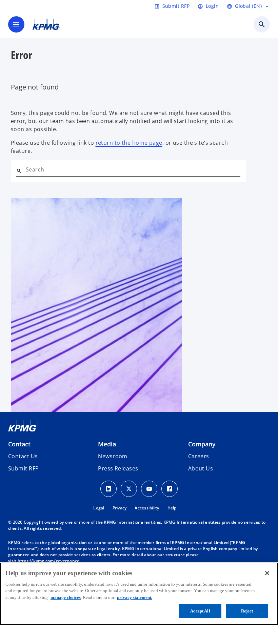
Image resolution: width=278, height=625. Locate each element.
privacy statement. (134, 597)
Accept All (200, 610)
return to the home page (129, 142)
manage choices (66, 597)
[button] (23, 468)
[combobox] (133, 169)
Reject (247, 610)
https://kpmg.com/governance (49, 561)
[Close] (267, 573)
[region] (139, 593)
